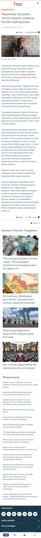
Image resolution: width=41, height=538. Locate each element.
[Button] (19, 32)
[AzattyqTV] (24, 535)
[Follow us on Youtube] (14, 514)
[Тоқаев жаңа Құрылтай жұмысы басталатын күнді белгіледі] (20, 317)
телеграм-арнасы (28, 75)
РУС (15, 535)
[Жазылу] (35, 514)
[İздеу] (34, 535)
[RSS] (30, 514)
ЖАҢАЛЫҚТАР (7, 10)
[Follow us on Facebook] (3, 514)
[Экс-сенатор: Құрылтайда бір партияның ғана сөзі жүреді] (20, 352)
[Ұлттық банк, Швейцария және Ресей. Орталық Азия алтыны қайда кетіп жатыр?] (20, 283)
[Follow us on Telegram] (24, 514)
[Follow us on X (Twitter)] (9, 514)
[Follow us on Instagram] (19, 514)
